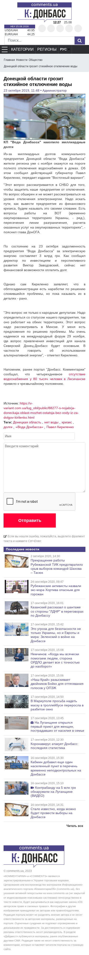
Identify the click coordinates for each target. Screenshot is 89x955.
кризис (67, 422)
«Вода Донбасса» (29, 427)
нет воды (51, 422)
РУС (63, 49)
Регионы (46, 49)
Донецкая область (27, 422)
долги (8, 427)
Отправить (29, 520)
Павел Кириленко (60, 427)
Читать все (74, 826)
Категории (22, 49)
